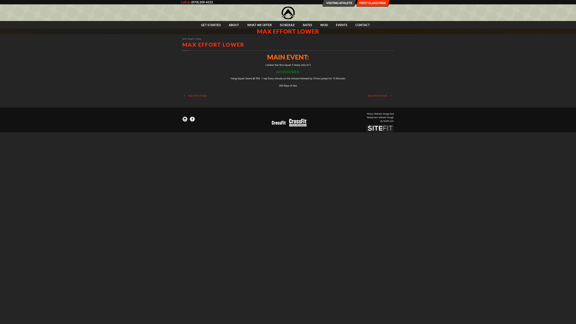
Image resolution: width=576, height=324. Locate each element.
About (234, 25)
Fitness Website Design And (380, 113)
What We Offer (259, 25)
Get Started (211, 25)
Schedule (287, 25)
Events (341, 25)
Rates (307, 25)
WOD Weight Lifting (191, 39)
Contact (362, 25)
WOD (324, 25)
